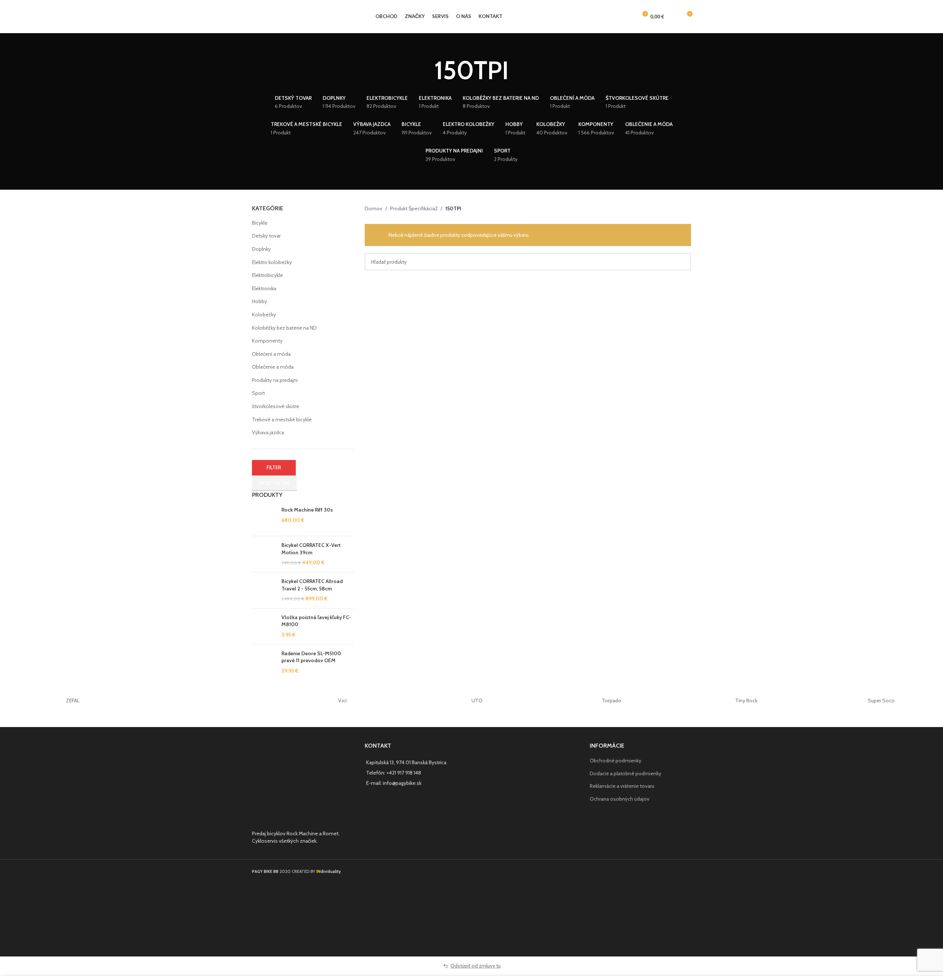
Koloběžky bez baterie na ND (284, 327)
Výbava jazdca (268, 432)
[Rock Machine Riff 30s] (264, 518)
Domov (373, 208)
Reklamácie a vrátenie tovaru (622, 786)
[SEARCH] (682, 261)
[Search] (674, 16)
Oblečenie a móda (273, 367)
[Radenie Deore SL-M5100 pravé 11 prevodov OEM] (264, 662)
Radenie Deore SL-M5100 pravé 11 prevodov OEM (311, 657)
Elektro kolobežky (272, 262)
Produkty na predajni (275, 380)
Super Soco (881, 700)
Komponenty (267, 340)
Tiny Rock (746, 700)
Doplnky (261, 249)
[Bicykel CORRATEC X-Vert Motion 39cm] (264, 554)
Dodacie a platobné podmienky (625, 773)
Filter (274, 467)
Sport (258, 393)
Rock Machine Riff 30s (307, 509)
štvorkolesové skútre (275, 406)
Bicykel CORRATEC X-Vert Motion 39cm (311, 549)
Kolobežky (264, 314)
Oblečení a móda (271, 354)
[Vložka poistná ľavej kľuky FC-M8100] (264, 626)
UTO (477, 700)
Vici (342, 700)
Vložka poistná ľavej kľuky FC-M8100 (316, 621)
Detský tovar (266, 235)
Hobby (259, 301)
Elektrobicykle (267, 275)
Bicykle (259, 223)
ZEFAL (73, 700)
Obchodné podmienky (615, 760)
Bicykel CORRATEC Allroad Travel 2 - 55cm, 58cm (312, 585)
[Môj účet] (628, 16)
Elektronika (264, 288)
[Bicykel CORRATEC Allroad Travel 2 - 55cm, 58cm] (264, 590)
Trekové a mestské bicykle (282, 419)
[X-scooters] (207, 700)
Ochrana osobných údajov (619, 799)
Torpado (611, 700)
